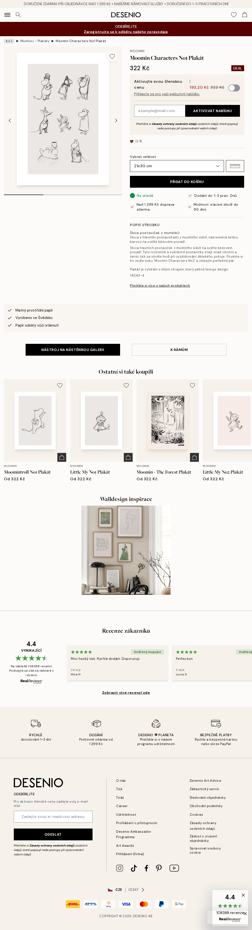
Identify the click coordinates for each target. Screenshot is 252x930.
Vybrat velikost (143, 156)
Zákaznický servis (204, 789)
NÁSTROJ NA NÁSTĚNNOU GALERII (72, 350)
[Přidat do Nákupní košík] (61, 457)
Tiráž (120, 798)
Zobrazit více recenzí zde (126, 692)
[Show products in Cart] (244, 15)
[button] (235, 166)
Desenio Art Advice (205, 781)
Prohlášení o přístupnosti (136, 823)
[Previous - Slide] (10, 120)
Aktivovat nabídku (212, 111)
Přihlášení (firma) (130, 854)
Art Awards (125, 846)
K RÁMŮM (179, 350)
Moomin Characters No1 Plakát (81, 41)
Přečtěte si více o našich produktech (160, 285)
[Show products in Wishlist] (233, 15)
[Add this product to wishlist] (112, 56)
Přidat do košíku (187, 182)
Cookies (196, 815)
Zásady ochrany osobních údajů (174, 124)
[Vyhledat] (18, 15)
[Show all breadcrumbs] (9, 41)
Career (122, 806)
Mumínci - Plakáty (35, 41)
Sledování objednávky (208, 798)
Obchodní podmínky (206, 806)
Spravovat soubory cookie (205, 850)
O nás (121, 781)
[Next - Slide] (116, 120)
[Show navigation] (7, 15)
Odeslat (53, 834)
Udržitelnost (126, 815)
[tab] (23, 193)
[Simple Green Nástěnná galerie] (126, 550)
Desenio (140, 916)
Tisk (119, 789)
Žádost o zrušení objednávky (203, 838)
